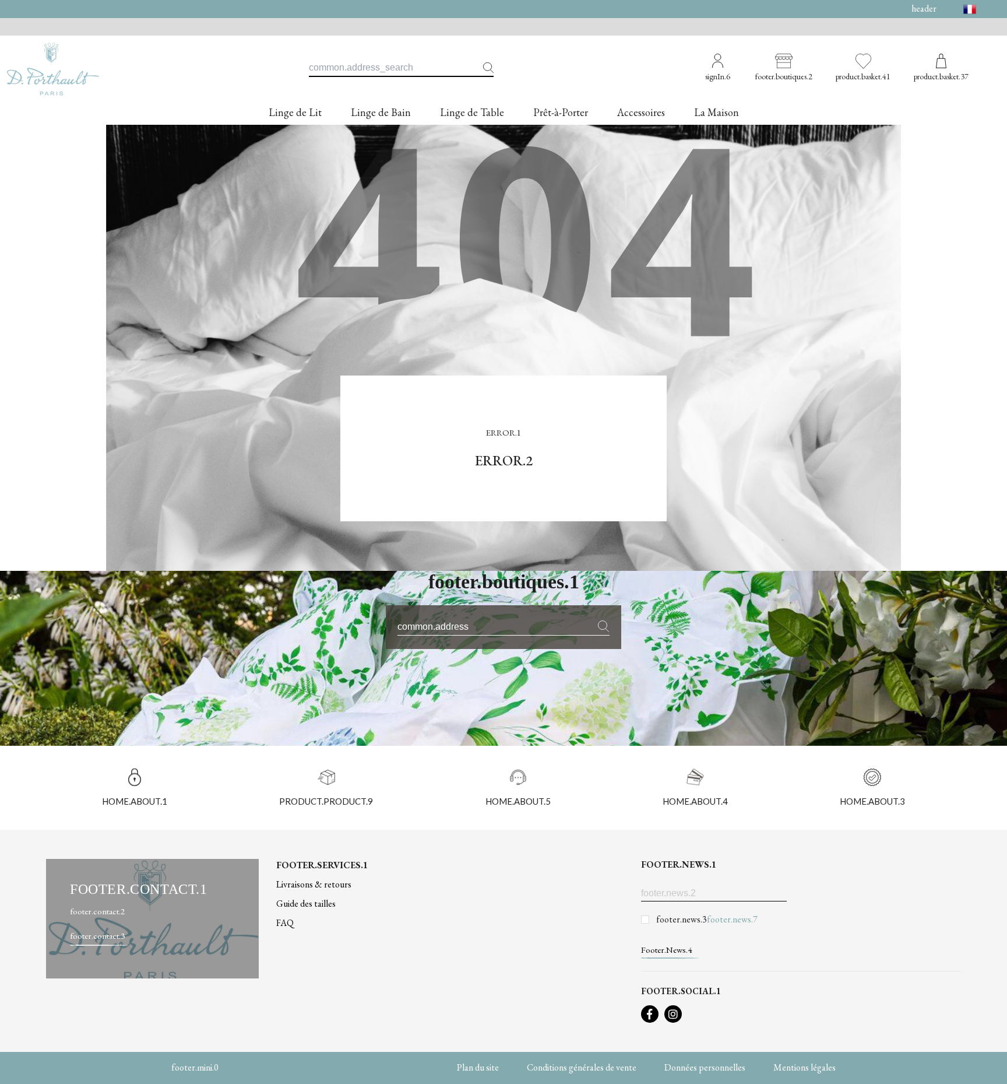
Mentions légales (804, 1067)
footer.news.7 (732, 919)
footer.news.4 (666, 949)
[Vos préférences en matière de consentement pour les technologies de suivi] (987, 1064)
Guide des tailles (306, 903)
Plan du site (478, 1067)
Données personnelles (704, 1067)
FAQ (285, 923)
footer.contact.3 (97, 935)
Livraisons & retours (313, 884)
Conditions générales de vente (581, 1067)
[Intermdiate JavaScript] (650, 1014)
